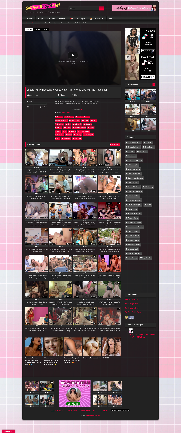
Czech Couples (133, 165)
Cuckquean (132, 156)
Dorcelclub (60, 124)
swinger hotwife (84, 131)
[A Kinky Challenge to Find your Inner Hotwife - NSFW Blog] (131, 332)
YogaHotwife (146, 258)
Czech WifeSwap (133, 187)
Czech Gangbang (134, 169)
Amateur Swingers (134, 142)
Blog (110, 19)
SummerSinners (133, 236)
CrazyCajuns (149, 147)
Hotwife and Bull (133, 196)
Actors (63, 19)
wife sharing (78, 138)
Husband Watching (83, 117)
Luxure (92, 127)
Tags (41, 19)
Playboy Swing (133, 218)
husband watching (80, 127)
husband (67, 127)
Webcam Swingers (134, 253)
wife (58, 138)
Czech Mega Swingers (135, 178)
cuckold (85, 120)
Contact (104, 411)
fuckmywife (77, 124)
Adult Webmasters (131, 299)
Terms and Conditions (89, 411)
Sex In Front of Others (135, 227)
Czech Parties (132, 182)
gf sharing (89, 124)
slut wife (73, 131)
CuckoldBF (142, 151)
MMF (58, 131)
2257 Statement (57, 411)
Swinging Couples (134, 244)
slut (65, 131)
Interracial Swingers (134, 204)
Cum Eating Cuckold (135, 160)
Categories (51, 19)
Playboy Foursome (134, 213)
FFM (68, 124)
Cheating (149, 142)
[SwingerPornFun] (43, 7)
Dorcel (94, 120)
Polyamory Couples (134, 222)
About (62, 95)
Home (31, 19)
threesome (60, 135)
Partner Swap (132, 209)
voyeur (69, 135)
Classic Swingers (133, 147)
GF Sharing (70, 117)
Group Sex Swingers (135, 191)
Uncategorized (133, 249)
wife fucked (66, 138)
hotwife (59, 127)
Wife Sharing (75, 120)
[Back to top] (174, 427)
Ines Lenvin (66, 113)
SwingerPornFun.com (93, 415)
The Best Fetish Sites (133, 312)
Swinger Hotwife (62, 120)
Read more (76, 109)
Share (76, 95)
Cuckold (34, 23)
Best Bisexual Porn (132, 308)
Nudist (149, 204)
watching (78, 135)
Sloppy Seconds (133, 231)
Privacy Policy (72, 411)
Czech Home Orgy (134, 173)
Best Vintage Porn (131, 304)
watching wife (89, 135)
